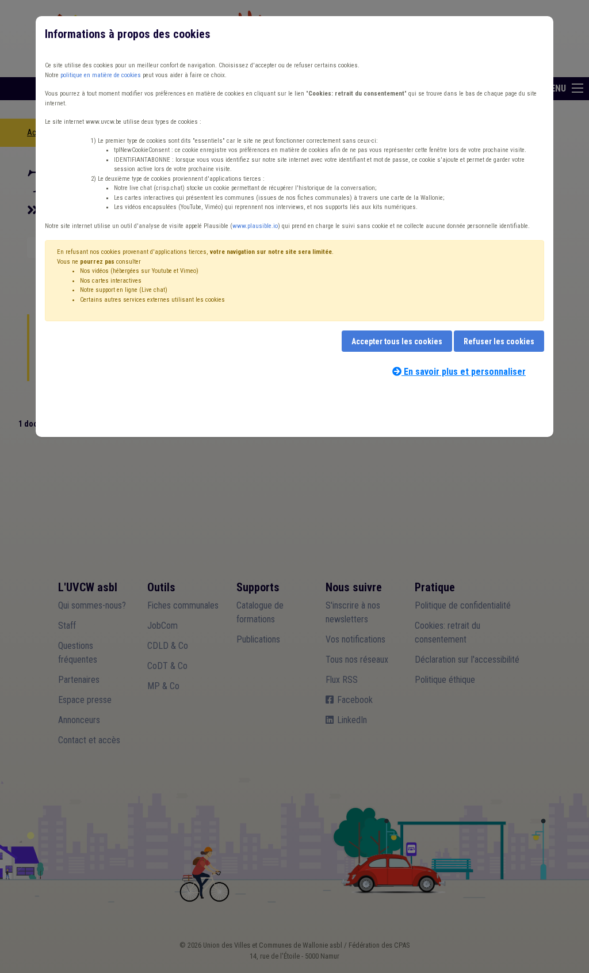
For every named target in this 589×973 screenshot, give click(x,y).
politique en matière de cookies (100, 75)
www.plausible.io (255, 226)
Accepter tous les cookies (396, 341)
